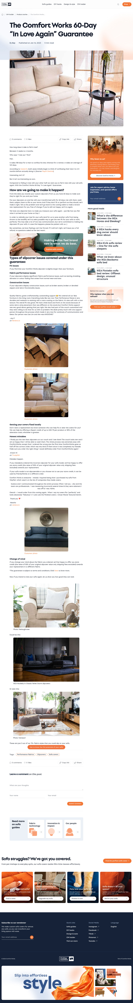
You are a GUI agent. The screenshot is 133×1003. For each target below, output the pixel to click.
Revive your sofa (111, 898)
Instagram (93, 927)
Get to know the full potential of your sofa (46, 747)
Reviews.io (16, 321)
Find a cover (11, 898)
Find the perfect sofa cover (116, 861)
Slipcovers (41, 754)
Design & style (69, 4)
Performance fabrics (25, 754)
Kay (13, 43)
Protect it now (77, 898)
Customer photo (30, 369)
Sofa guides (47, 4)
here (56, 571)
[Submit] (31, 937)
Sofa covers (53, 754)
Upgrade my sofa (46, 898)
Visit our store (72, 941)
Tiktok (91, 934)
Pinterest (92, 937)
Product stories (22, 14)
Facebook (92, 930)
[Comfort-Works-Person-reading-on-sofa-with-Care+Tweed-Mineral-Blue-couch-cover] (46, 244)
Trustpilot (16, 455)
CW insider (81, 4)
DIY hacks (58, 4)
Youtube (92, 941)
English (114, 927)
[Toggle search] (118, 4)
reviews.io (15, 505)
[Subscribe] (119, 198)
